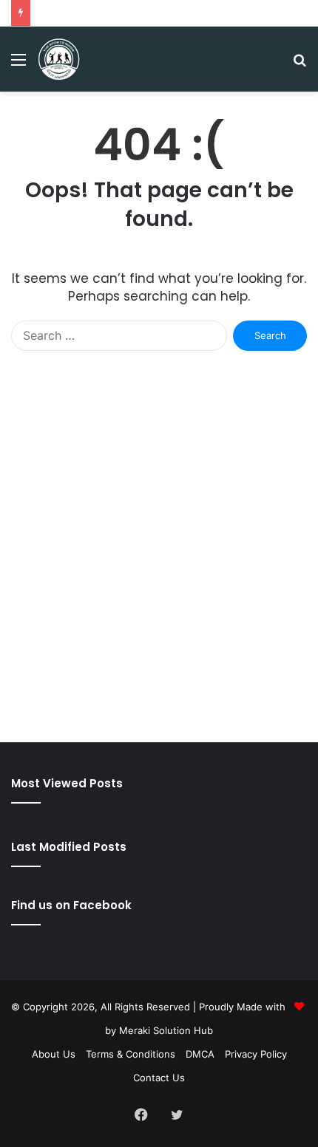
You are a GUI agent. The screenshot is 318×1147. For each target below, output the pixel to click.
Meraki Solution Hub (166, 1030)
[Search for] (299, 64)
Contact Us (159, 1077)
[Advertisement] (159, 561)
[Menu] (18, 64)
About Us (53, 1054)
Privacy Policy (256, 1054)
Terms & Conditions (130, 1054)
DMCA (200, 1054)
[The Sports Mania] (59, 59)
